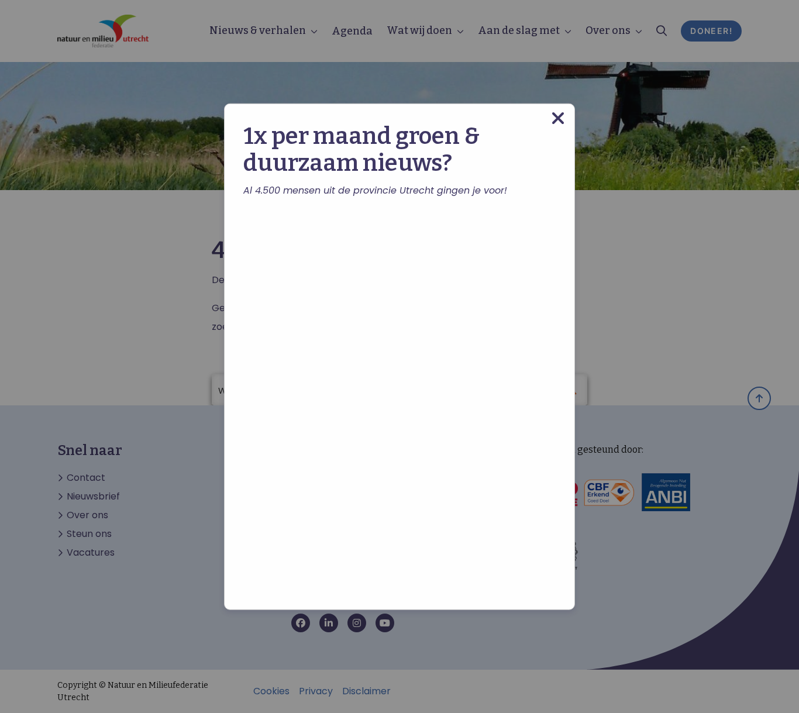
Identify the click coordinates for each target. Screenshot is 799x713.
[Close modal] (558, 118)
